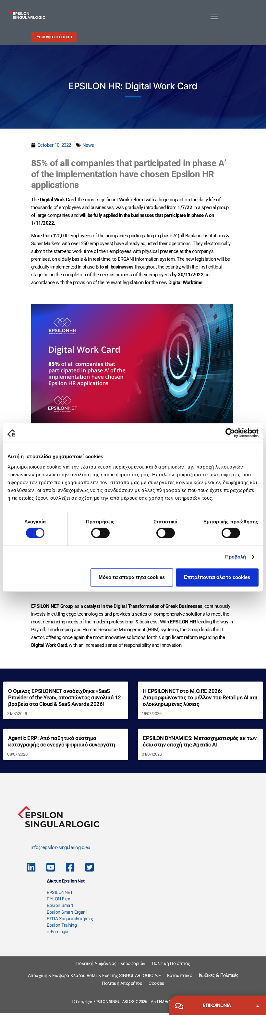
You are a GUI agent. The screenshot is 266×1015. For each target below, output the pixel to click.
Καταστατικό (179, 975)
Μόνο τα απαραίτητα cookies (132, 577)
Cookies (156, 983)
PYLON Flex (58, 898)
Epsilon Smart (60, 905)
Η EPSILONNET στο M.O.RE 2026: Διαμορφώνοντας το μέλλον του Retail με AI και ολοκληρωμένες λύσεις (200, 697)
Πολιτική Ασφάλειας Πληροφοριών (110, 963)
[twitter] (89, 867)
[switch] (100, 533)
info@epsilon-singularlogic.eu (60, 847)
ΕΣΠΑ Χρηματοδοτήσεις (70, 918)
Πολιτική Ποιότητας (171, 963)
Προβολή (235, 557)
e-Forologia (57, 931)
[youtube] (50, 867)
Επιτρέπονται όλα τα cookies (217, 577)
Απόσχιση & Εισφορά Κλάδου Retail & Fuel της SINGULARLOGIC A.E (94, 975)
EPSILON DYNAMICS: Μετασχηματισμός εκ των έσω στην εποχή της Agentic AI (200, 741)
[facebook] (70, 867)
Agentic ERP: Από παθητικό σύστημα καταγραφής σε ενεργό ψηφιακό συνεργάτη (61, 741)
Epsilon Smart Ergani (66, 912)
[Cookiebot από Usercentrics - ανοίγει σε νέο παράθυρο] (230, 433)
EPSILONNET (60, 892)
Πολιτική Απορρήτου (122, 983)
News (88, 145)
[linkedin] (31, 867)
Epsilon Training (62, 925)
